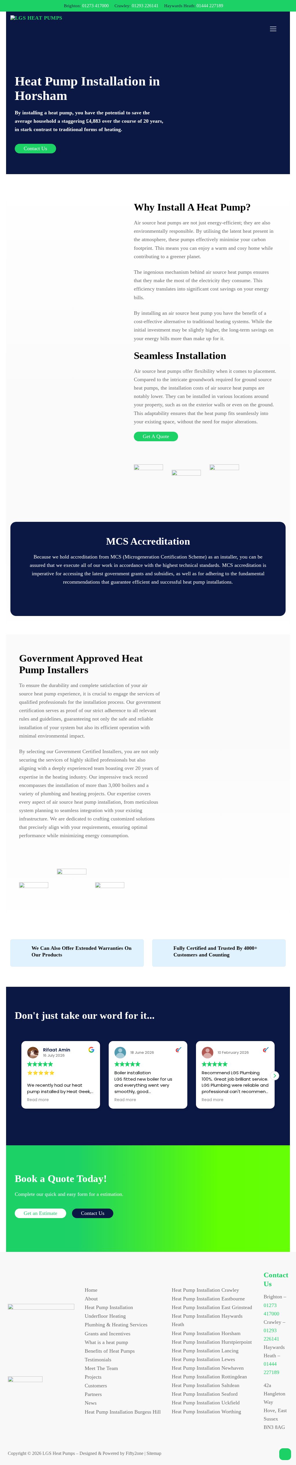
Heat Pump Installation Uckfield (206, 1403)
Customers (96, 1385)
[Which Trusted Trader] (110, 890)
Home (91, 1290)
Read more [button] (38, 1100)
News (91, 1403)
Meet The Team (101, 1368)
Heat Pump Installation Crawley (205, 1290)
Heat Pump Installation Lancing (205, 1351)
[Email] (62, 1362)
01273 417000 (95, 5)
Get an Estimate (40, 1213)
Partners (93, 1394)
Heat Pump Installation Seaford (205, 1394)
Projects (93, 1377)
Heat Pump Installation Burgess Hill (123, 1412)
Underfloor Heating (105, 1316)
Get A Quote (156, 436)
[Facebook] (14, 1362)
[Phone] (50, 1362)
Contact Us (35, 148)
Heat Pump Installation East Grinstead (212, 1307)
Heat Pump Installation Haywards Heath (207, 1320)
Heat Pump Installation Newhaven (208, 1368)
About (91, 1299)
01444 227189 (210, 5)
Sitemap (154, 1453)
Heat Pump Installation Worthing (206, 1411)
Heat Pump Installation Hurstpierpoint (212, 1342)
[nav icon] (273, 29)
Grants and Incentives (107, 1333)
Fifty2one (134, 1453)
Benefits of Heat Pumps (110, 1351)
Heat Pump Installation (109, 1307)
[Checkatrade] (71, 890)
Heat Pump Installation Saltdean (205, 1385)
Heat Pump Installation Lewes (203, 1359)
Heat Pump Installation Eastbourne (208, 1299)
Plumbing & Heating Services (116, 1325)
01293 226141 (145, 5)
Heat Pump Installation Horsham (206, 1333)
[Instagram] (26, 1362)
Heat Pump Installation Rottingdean (209, 1377)
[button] (274, 1075)
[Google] (38, 1362)
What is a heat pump (106, 1342)
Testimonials (98, 1359)
